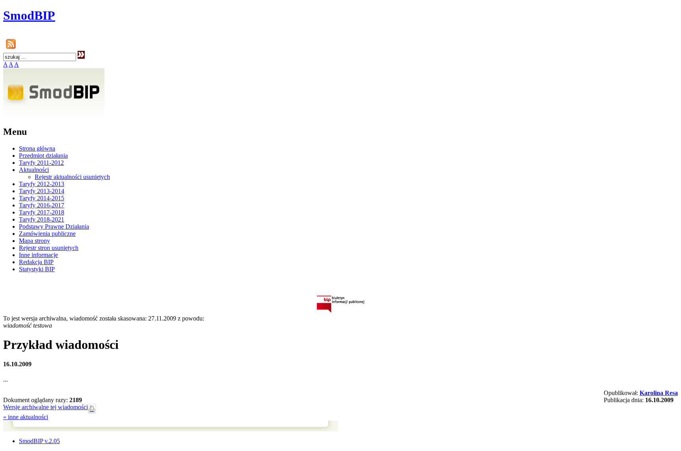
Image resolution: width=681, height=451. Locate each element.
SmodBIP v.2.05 (39, 441)
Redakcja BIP (36, 262)
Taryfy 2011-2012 (41, 162)
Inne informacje (38, 255)
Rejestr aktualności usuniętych (72, 176)
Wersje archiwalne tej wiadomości (45, 407)
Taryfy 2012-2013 (41, 184)
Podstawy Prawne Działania (54, 226)
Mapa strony (34, 240)
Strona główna (37, 148)
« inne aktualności (25, 417)
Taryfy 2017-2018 (41, 212)
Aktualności (34, 169)
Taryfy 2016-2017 (41, 205)
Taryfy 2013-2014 (41, 191)
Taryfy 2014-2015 (41, 198)
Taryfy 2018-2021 (41, 219)
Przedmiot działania (43, 155)
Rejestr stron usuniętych (48, 247)
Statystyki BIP (37, 269)
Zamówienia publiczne (47, 233)
